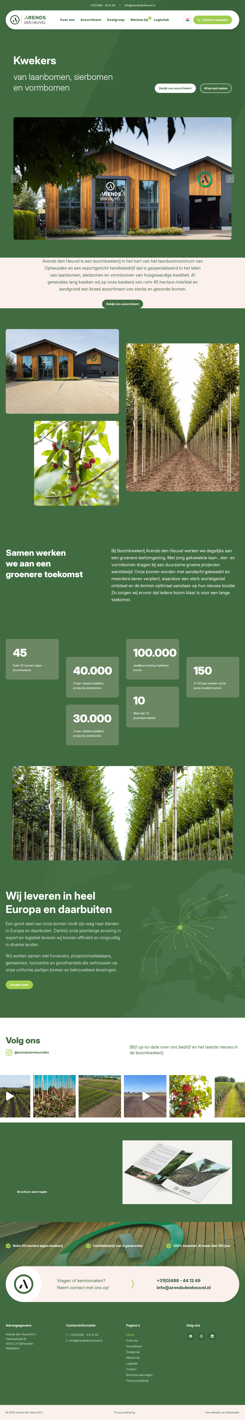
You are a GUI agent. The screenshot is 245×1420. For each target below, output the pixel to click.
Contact (131, 1369)
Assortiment (91, 20)
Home (130, 1335)
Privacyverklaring (137, 1380)
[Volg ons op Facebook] (190, 1336)
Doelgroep (116, 20)
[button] (15, 179)
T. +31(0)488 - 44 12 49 (82, 1335)
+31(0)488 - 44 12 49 (102, 5)
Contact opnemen (215, 20)
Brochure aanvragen (32, 1192)
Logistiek (161, 20)
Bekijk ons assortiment (175, 88)
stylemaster (232, 1412)
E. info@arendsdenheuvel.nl (84, 1340)
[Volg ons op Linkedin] (212, 1336)
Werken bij (139, 20)
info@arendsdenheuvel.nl (140, 5)
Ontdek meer (19, 985)
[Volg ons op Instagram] (201, 1336)
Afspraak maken (216, 88)
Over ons (67, 20)
